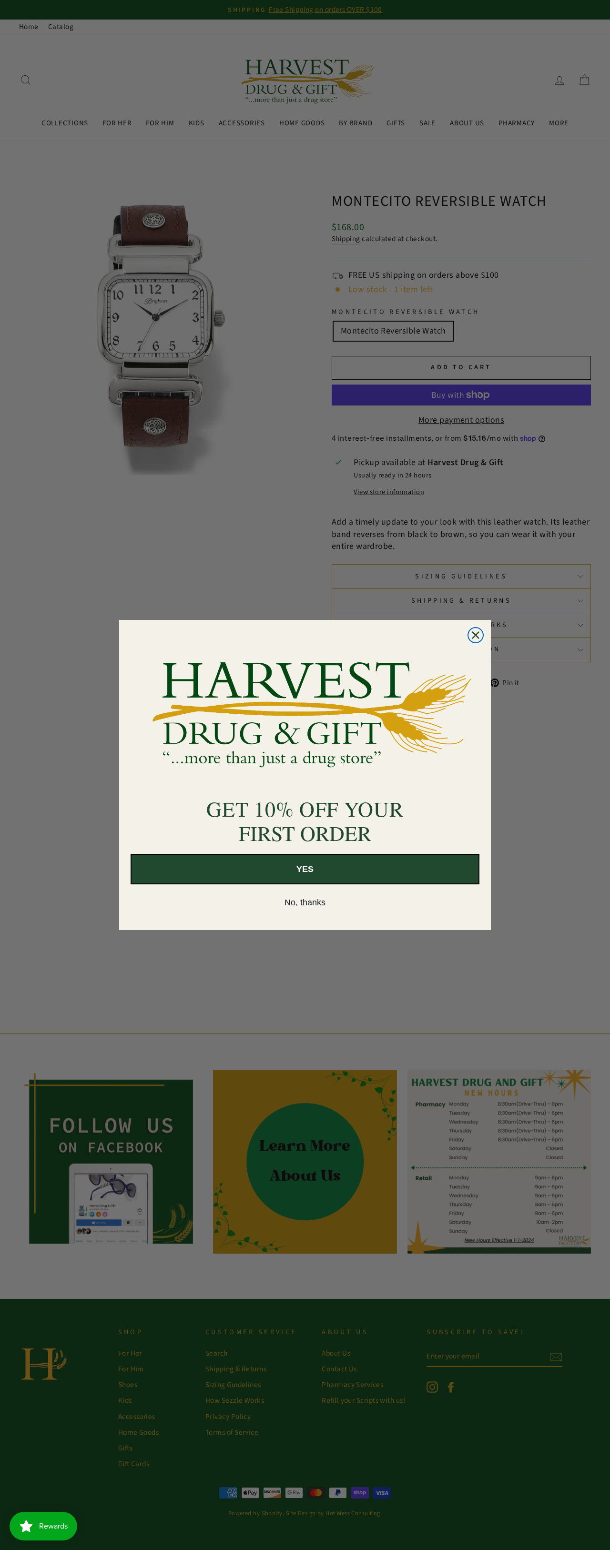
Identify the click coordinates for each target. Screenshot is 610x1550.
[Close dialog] (475, 635)
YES (305, 869)
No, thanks (305, 902)
